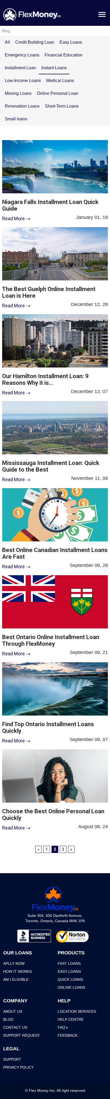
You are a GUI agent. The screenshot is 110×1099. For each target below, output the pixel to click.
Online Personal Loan (57, 93)
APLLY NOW (14, 963)
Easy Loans (71, 42)
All (7, 42)
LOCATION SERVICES (77, 1011)
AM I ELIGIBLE (16, 979)
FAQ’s (63, 1027)
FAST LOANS (69, 963)
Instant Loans (54, 68)
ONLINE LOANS (71, 987)
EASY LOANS (69, 971)
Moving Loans (18, 93)
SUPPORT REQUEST (21, 1035)
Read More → (16, 218)
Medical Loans (60, 80)
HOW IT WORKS (17, 971)
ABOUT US (12, 1011)
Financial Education (63, 55)
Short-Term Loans (61, 106)
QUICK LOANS (70, 979)
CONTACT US (15, 1027)
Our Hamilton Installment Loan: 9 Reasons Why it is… (45, 379)
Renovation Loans (22, 106)
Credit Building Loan (34, 42)
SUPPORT (12, 1059)
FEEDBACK (67, 1035)
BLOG (8, 1019)
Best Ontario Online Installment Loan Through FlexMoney (50, 640)
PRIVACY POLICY (18, 1067)
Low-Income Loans (23, 80)
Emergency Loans (22, 55)
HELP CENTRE (71, 1019)
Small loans (16, 119)
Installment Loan (20, 68)
